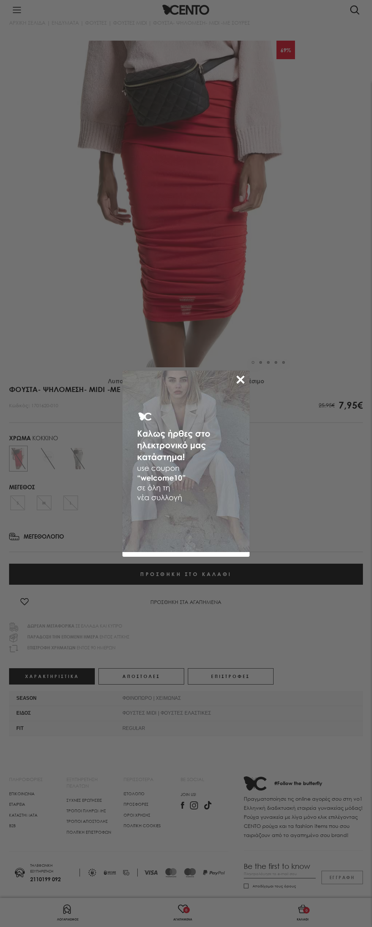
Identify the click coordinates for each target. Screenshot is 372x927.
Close (242, 378)
